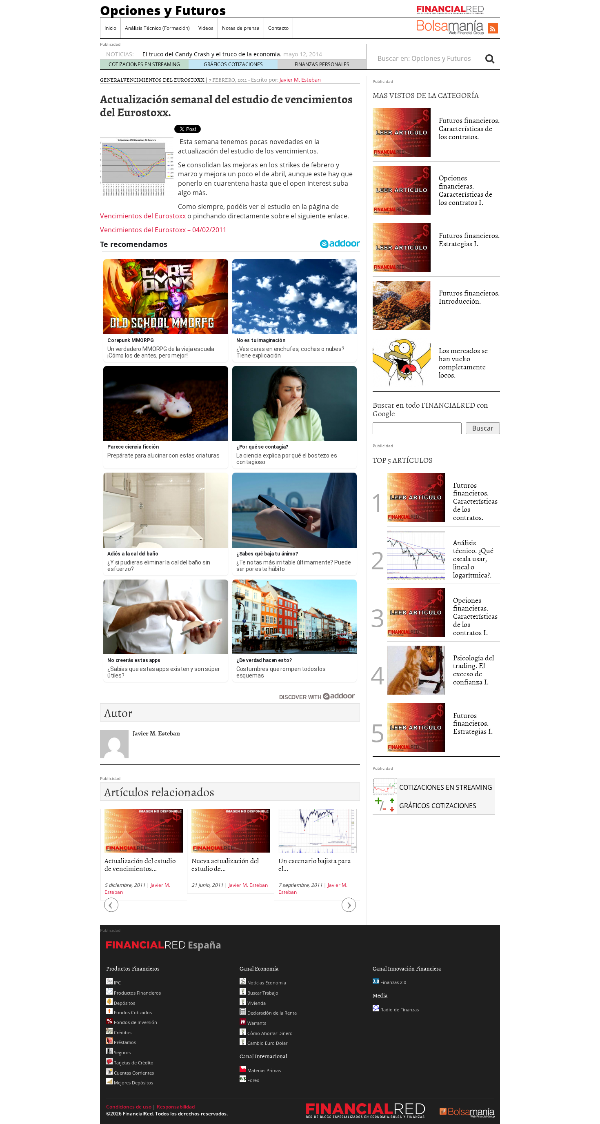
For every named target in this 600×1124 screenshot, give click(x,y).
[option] (246, 54)
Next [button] (349, 909)
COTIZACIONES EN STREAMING (144, 64)
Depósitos (124, 1003)
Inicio (110, 27)
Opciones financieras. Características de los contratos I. (465, 189)
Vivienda (256, 1003)
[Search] (489, 58)
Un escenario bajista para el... (314, 864)
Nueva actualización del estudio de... (225, 864)
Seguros (122, 1052)
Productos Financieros (137, 993)
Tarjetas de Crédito (133, 1063)
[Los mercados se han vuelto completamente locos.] (402, 362)
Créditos (122, 1032)
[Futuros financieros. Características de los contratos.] (402, 132)
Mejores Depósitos (133, 1083)
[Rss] (493, 28)
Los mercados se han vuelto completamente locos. (463, 362)
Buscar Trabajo (262, 993)
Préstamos (124, 1042)
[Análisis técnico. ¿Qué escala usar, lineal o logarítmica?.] (416, 554)
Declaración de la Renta (271, 1013)
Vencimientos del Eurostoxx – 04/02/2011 (163, 229)
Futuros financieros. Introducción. (469, 297)
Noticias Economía (266, 983)
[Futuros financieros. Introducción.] (402, 304)
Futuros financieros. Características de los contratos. (469, 128)
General (111, 80)
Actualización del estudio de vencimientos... (140, 864)
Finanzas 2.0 (392, 982)
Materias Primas (263, 1070)
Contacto (278, 27)
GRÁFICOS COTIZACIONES (233, 64)
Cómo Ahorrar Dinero (269, 1033)
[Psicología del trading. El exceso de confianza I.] (416, 669)
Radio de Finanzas (399, 1009)
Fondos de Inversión (135, 1022)
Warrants (256, 1023)
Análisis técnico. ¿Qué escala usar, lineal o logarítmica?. (473, 558)
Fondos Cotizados (132, 1012)
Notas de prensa (241, 27)
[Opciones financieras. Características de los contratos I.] (402, 189)
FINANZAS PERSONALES (322, 64)
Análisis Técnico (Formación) (157, 27)
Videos (205, 27)
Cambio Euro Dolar (266, 1043)
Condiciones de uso (128, 1106)
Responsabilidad (176, 1106)
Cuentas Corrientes (133, 1073)
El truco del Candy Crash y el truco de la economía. (212, 54)
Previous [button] (111, 909)
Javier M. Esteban (300, 79)
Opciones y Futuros (163, 10)
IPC (117, 983)
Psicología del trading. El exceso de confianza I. (473, 669)
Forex (252, 1080)
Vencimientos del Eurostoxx (163, 80)
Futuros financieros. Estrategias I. (469, 239)
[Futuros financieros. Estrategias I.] (402, 247)
